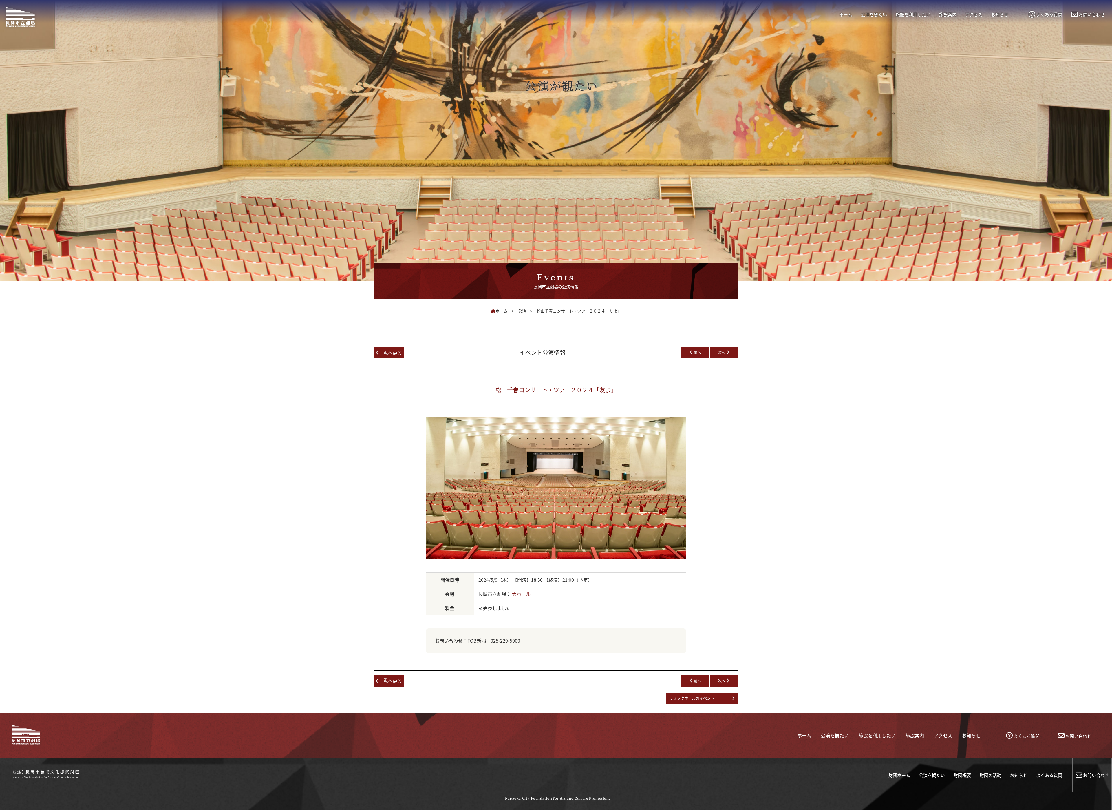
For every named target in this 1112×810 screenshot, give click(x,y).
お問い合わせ (1092, 14)
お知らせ (1018, 775)
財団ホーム (899, 775)
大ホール (521, 593)
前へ (697, 352)
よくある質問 (1049, 14)
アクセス (973, 14)
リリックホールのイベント (691, 698)
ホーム (845, 14)
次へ (721, 352)
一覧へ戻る (390, 352)
